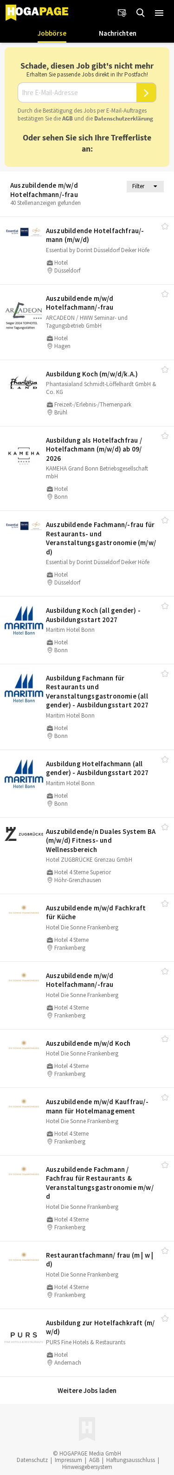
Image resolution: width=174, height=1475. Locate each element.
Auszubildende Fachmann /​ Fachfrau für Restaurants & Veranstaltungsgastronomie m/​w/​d (100, 1183)
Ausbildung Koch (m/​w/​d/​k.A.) (92, 373)
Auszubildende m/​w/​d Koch (88, 1043)
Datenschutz (32, 1460)
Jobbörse (52, 33)
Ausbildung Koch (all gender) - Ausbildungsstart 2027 (93, 615)
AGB (67, 118)
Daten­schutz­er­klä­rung (123, 118)
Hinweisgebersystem (87, 1467)
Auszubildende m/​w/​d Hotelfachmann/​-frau (80, 303)
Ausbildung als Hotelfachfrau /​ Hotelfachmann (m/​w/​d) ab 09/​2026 (94, 449)
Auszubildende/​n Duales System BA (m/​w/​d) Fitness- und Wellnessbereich (100, 840)
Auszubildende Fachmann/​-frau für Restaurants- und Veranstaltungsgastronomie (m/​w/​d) (101, 538)
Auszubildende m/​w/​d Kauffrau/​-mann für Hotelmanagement (97, 1106)
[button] (159, 13)
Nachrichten (117, 33)
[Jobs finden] (140, 13)
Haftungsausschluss (130, 1460)
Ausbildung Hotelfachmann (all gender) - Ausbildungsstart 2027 (97, 768)
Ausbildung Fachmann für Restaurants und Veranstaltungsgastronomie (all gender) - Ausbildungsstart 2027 (97, 692)
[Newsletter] (122, 13)
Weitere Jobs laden (87, 1390)
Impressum (68, 1460)
